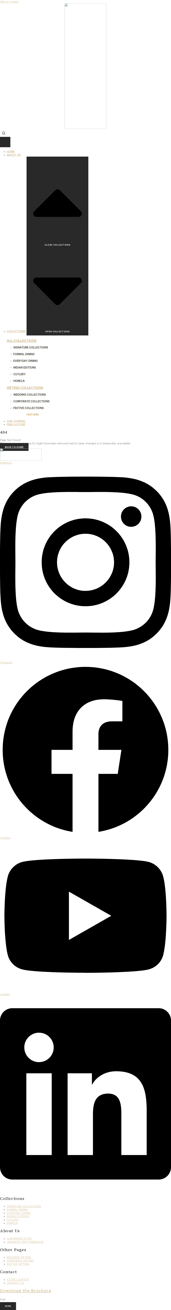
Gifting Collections (25, 388)
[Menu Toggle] (5, 142)
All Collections (22, 341)
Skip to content (9, 1)
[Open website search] (3, 133)
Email (3, 1299)
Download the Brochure (25, 1290)
